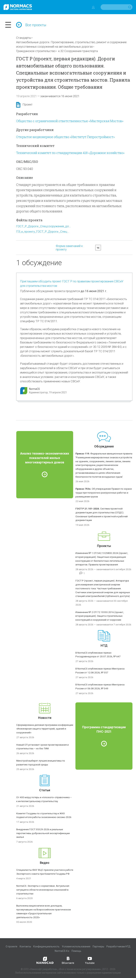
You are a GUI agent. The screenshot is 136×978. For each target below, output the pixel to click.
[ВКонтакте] (98, 247)
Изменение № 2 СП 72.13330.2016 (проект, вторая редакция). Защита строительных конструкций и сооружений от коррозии (99, 616)
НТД (104, 645)
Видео (44, 863)
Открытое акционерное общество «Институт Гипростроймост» (65, 137)
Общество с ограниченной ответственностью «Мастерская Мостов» (69, 121)
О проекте (11, 946)
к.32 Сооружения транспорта (78, 51)
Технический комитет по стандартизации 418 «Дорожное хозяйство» (70, 153)
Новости (44, 718)
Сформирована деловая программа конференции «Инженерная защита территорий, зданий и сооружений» (44, 728)
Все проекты (35, 25)
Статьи (44, 790)
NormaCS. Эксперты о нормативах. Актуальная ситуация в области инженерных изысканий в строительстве (42, 889)
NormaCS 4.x (62, 951)
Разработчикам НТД (118, 946)
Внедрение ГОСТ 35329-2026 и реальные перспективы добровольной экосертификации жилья (43, 833)
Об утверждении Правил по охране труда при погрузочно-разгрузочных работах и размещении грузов (103, 492)
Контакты (25, 946)
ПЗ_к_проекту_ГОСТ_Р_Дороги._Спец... (42, 231)
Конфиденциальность (46, 946)
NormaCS (34, 388)
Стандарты (23, 37)
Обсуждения (104, 446)
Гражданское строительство (36, 51)
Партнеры (98, 946)
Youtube (90, 963)
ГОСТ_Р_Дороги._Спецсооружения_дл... (43, 226)
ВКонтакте (68, 963)
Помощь (76, 951)
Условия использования (76, 946)
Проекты (104, 546)
